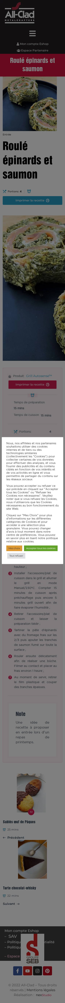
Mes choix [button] (14, 548)
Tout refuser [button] (16, 555)
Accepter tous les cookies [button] (40, 548)
